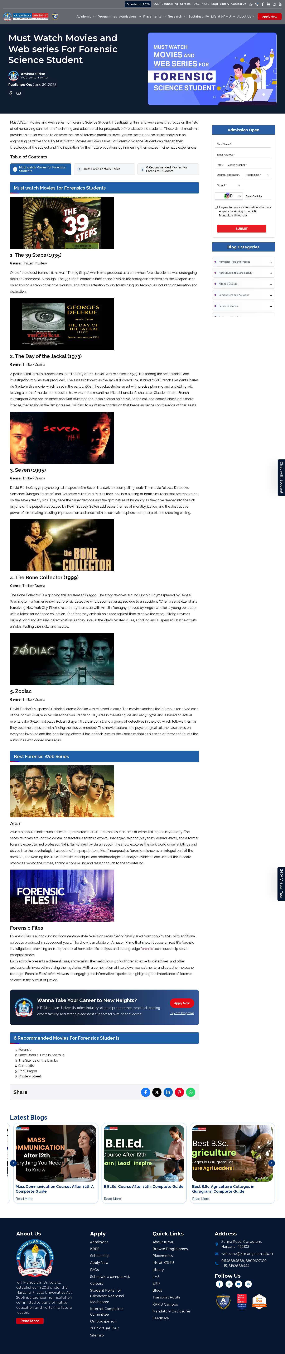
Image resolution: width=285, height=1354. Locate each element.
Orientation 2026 (138, 4)
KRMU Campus (165, 1304)
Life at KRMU (163, 1263)
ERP (156, 1284)
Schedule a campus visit (110, 1277)
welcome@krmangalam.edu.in (247, 1254)
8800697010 (256, 1261)
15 (225, 1266)
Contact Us (238, 3)
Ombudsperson (103, 1321)
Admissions (99, 1242)
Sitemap (97, 1335)
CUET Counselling (165, 3)
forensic (147, 949)
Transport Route (166, 1297)
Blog (214, 3)
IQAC (196, 3)
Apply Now (269, 16)
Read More (29, 1321)
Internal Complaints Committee (106, 1311)
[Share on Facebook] (145, 1092)
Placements (163, 1256)
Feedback (161, 1318)
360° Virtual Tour (281, 884)
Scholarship (100, 1256)
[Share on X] (156, 1092)
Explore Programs (182, 1013)
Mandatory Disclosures (171, 1311)
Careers (185, 3)
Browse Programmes (170, 1249)
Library (224, 3)
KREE (95, 1249)
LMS (156, 1277)
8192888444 (238, 1266)
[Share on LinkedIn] (168, 1092)
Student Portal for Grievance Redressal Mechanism (107, 1296)
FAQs (94, 1270)
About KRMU (164, 1242)
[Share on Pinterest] (179, 1092)
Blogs (157, 1290)
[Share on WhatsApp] (190, 1092)
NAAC (205, 3)
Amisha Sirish (33, 74)
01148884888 (232, 1261)
